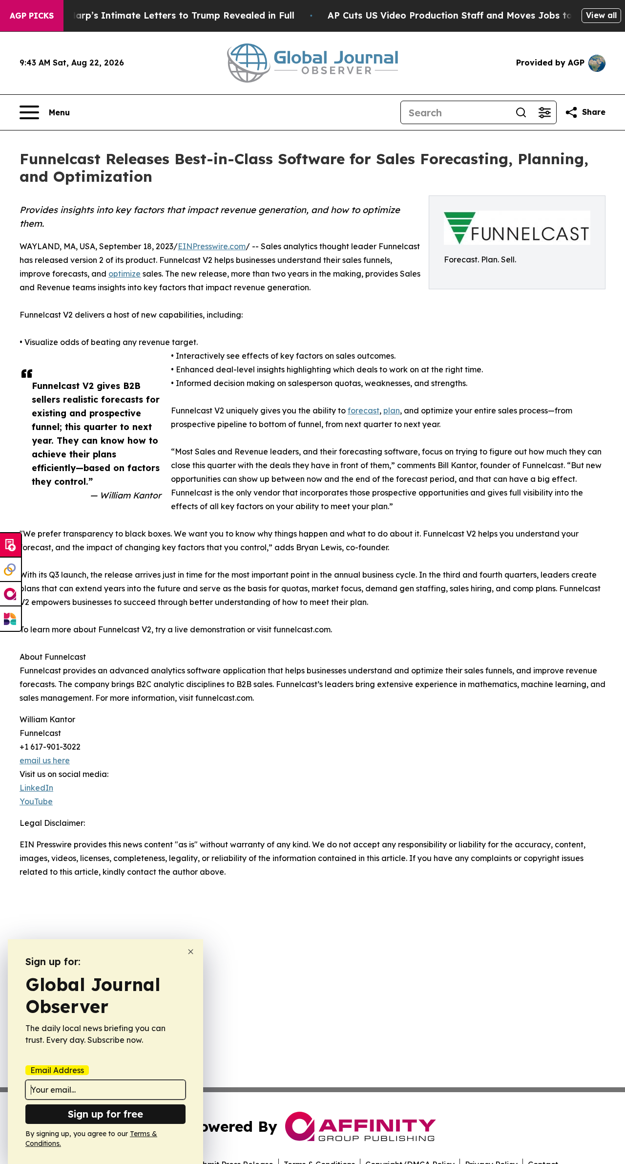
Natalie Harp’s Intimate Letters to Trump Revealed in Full (163, 15)
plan (391, 410)
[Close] (190, 951)
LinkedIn (36, 788)
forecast (363, 410)
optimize (124, 274)
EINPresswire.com (212, 246)
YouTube (36, 801)
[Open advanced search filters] (544, 112)
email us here (45, 760)
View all (601, 15)
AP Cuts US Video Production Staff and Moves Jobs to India (463, 15)
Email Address (57, 1070)
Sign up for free (105, 1114)
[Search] (521, 112)
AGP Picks (32, 16)
